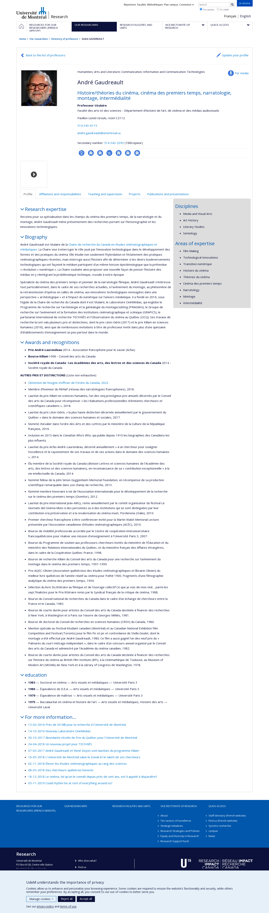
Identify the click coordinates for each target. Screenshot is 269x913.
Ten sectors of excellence (175, 820)
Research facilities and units (131, 806)
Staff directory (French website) (227, 815)
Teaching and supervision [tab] (105, 194)
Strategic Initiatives (171, 826)
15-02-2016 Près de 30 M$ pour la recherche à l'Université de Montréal (77, 725)
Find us (82, 867)
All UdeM (224, 9)
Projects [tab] (134, 194)
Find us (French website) (223, 820)
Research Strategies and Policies (180, 831)
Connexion (185, 4)
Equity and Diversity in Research (179, 836)
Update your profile (235, 55)
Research (59, 17)
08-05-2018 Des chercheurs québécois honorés (61, 770)
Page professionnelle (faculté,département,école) (82, 153)
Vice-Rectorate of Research (178, 806)
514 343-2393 (114, 143)
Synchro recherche (220, 826)
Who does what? (87, 860)
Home (22, 39)
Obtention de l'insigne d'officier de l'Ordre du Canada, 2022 (68, 383)
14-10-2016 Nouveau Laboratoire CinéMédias (59, 731)
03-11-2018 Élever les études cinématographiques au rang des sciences (77, 763)
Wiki (109, 153)
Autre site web (119, 153)
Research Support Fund (174, 841)
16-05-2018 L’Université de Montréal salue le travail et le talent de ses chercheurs (84, 757)
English (245, 16)
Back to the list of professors (45, 55)
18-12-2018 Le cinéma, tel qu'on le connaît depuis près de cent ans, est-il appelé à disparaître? (92, 776)
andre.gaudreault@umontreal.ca (99, 133)
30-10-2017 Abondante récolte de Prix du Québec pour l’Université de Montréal (82, 737)
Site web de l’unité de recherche (91, 153)
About (164, 815)
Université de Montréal (31, 13)
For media (242, 73)
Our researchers (39, 39)
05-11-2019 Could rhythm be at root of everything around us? (70, 783)
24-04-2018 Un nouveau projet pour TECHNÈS (60, 744)
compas (213, 831)
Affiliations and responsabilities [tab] (60, 194)
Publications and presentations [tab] (168, 194)
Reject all (66, 899)
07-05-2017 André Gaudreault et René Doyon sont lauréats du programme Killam (83, 750)
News (212, 836)
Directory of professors (64, 39)
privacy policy (45, 906)
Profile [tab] (27, 194)
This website (208, 9)
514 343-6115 (87, 125)
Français (230, 16)
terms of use (68, 906)
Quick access (217, 806)
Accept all (86, 899)
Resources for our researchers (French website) (35, 808)
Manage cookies (41, 899)
